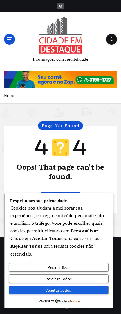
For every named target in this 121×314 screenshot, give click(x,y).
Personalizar (59, 267)
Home (9, 95)
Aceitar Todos (58, 290)
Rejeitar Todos (59, 279)
